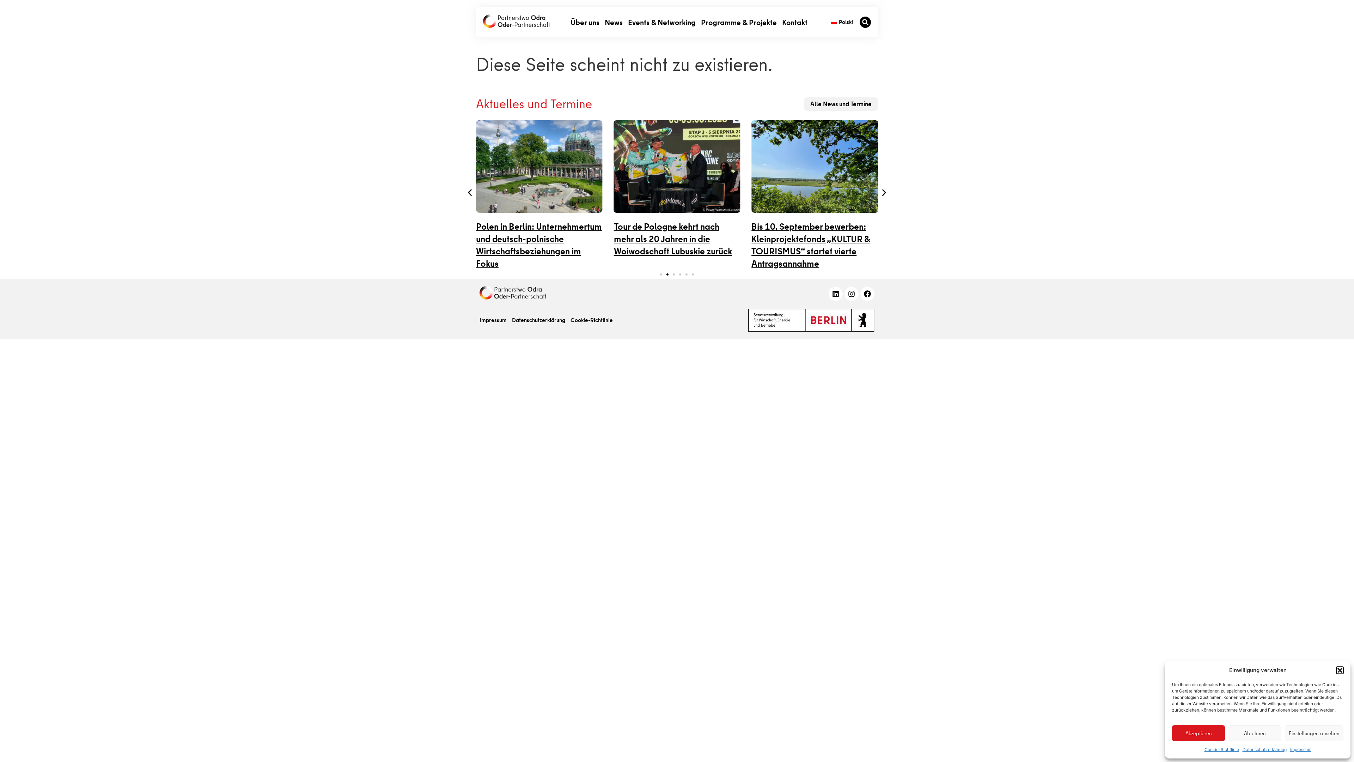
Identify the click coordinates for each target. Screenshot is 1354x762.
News (614, 22)
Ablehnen (1255, 733)
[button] (1339, 670)
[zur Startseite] (516, 21)
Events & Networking (662, 22)
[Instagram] (851, 294)
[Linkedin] (836, 294)
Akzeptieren (1198, 733)
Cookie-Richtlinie (1221, 749)
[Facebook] (867, 294)
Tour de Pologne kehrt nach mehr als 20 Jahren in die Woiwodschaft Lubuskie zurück (673, 239)
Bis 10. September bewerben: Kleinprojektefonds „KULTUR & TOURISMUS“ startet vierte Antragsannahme (810, 245)
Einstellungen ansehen (1314, 733)
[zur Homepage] (513, 293)
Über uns (585, 22)
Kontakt (794, 22)
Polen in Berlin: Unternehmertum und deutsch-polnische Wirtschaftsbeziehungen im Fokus (539, 245)
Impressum (1300, 749)
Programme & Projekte (739, 22)
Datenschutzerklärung (1265, 749)
